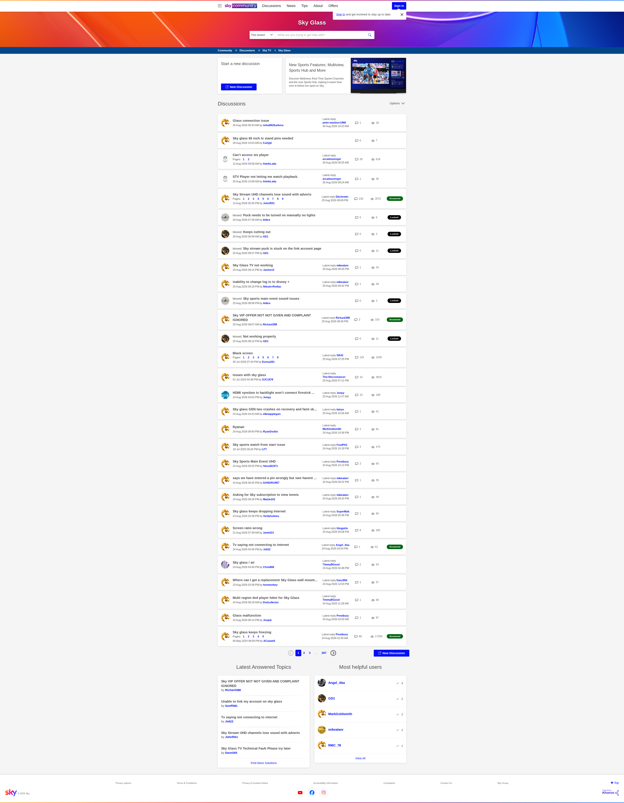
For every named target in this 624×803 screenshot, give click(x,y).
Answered (394, 198)
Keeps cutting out (257, 232)
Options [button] (395, 103)
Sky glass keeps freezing (252, 632)
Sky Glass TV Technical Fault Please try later (256, 748)
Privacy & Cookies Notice (255, 783)
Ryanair (239, 427)
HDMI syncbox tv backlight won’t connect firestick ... (274, 392)
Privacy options (123, 783)
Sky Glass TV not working (253, 265)
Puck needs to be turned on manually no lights (279, 215)
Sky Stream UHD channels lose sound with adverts (272, 194)
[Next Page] (333, 653)
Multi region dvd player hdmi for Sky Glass (266, 598)
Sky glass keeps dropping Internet (259, 511)
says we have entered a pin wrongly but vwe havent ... (275, 478)
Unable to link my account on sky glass (251, 701)
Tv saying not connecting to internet (261, 545)
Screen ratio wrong (247, 528)
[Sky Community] (241, 5)
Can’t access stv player (251, 155)
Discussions (271, 6)
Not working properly (259, 336)
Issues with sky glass (249, 375)
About (318, 6)
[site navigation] (220, 6)
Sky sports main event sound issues (271, 298)
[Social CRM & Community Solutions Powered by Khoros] (611, 793)
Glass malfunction (247, 615)
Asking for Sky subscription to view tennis (266, 494)
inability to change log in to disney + (261, 282)
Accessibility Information (325, 783)
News (291, 6)
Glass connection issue (251, 120)
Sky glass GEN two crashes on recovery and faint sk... (275, 409)
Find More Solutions (264, 763)
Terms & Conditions (187, 783)
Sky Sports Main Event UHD (254, 461)
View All (360, 758)
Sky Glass (312, 22)
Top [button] (616, 782)
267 (324, 652)
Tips (304, 6)
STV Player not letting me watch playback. (265, 176)
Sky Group (502, 783)
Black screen (243, 353)
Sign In (399, 5)
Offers (333, 6)
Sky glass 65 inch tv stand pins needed (263, 138)
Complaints (389, 783)
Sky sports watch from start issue (259, 444)
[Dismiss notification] (402, 14)
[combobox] (319, 35)
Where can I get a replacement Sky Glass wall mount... (275, 580)
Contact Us (446, 783)
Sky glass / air (244, 562)
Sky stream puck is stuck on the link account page (282, 248)
